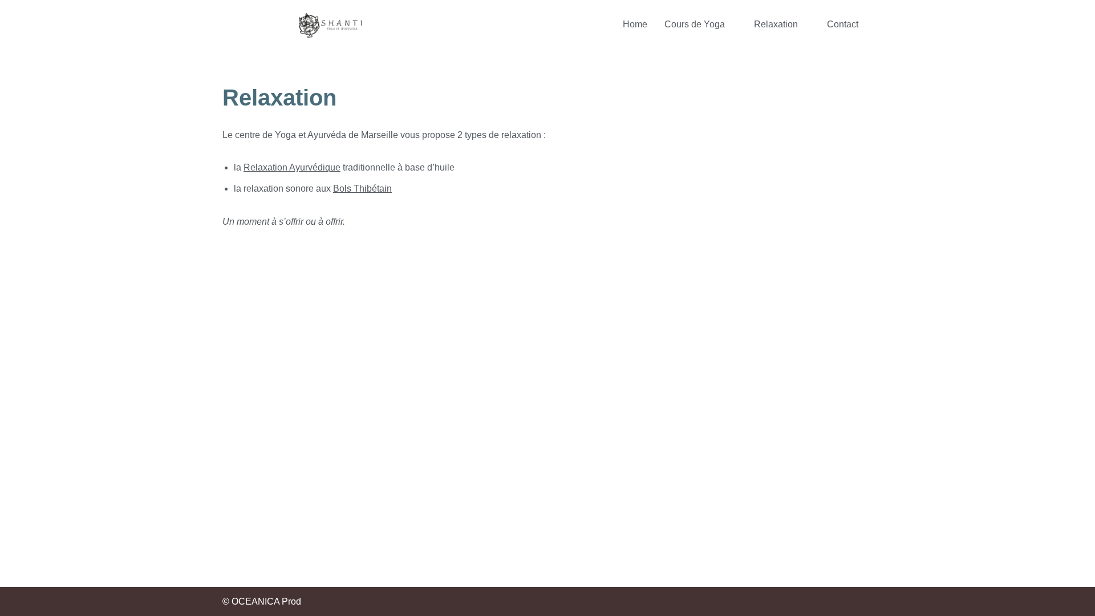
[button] (700, 24)
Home (635, 24)
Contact (842, 24)
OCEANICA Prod (266, 601)
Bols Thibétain (362, 188)
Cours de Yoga (694, 24)
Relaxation (776, 24)
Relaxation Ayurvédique (292, 167)
